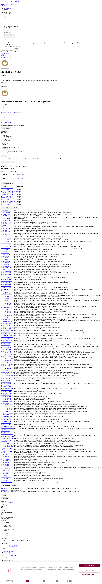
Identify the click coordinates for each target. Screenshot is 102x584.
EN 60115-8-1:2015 (5, 468)
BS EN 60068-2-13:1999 (7, 193)
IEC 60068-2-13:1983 (6, 197)
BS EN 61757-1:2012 (6, 220)
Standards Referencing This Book (9, 485)
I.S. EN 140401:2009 (6, 305)
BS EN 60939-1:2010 (6, 325)
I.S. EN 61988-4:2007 (6, 443)
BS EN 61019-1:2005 (6, 328)
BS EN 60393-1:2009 (6, 323)
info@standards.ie (8, 535)
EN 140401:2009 (5, 269)
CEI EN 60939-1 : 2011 (6, 442)
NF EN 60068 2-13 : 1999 (7, 196)
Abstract (4, 156)
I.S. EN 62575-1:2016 (6, 243)
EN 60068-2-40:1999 (6, 267)
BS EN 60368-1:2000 (6, 349)
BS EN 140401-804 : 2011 (7, 364)
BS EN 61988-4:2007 (6, 284)
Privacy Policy (7, 552)
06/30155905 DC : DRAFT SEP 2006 (5, 344)
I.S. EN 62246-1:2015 (6, 400)
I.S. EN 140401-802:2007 (7, 409)
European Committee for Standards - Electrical (12, 112)
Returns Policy (7, 554)
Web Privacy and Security (10, 555)
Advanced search (5, 53)
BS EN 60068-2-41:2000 (7, 327)
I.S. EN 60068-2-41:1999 (7, 375)
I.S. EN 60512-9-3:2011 (6, 315)
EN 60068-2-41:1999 (6, 271)
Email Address (21, 43)
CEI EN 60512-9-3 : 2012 (7, 307)
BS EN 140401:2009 (6, 365)
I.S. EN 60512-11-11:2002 (7, 317)
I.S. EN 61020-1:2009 (6, 406)
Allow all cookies (89, 565)
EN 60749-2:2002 (5, 454)
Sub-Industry (5, 498)
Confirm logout (11, 34)
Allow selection (90, 570)
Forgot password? (81, 43)
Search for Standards (8, 560)
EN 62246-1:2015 (5, 253)
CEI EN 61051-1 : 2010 (6, 390)
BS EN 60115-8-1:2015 (6, 281)
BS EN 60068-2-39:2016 (7, 434)
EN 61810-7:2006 (5, 464)
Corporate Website (5, 4)
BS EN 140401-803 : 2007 (7, 332)
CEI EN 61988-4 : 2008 (6, 416)
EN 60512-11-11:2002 (6, 477)
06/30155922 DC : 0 (6, 342)
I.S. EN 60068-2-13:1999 (7, 189)
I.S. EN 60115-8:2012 (6, 301)
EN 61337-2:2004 (5, 475)
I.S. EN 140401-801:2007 (7, 445)
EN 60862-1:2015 (5, 414)
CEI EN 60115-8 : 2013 (6, 421)
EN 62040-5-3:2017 (5, 261)
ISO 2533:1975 (4, 490)
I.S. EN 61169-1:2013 (6, 411)
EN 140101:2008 (5, 258)
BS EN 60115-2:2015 (6, 319)
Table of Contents (6, 128)
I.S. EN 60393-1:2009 (6, 311)
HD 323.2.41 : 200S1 (6, 491)
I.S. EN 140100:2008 (6, 312)
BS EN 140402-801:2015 (7, 413)
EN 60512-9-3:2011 (5, 248)
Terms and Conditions (9, 551)
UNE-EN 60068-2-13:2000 (7, 204)
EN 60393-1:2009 (5, 473)
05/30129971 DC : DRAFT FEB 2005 (5, 431)
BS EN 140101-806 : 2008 (7, 436)
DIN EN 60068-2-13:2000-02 (8, 201)
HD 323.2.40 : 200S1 (6, 488)
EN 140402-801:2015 (6, 254)
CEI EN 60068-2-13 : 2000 (7, 194)
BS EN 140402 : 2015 (6, 356)
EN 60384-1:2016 (5, 403)
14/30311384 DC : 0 (6, 218)
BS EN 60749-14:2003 (6, 202)
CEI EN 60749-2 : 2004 (6, 426)
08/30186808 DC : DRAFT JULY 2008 (6, 386)
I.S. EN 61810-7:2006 (6, 239)
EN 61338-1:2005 (5, 472)
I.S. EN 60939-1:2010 (6, 246)
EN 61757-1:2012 (5, 459)
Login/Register (8, 37)
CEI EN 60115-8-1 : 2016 (7, 321)
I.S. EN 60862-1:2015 (6, 440)
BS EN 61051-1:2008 (6, 276)
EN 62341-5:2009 (5, 259)
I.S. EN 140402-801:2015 (7, 241)
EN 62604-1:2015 (5, 264)
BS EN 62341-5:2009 (6, 274)
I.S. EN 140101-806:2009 (7, 358)
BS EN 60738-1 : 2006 (6, 272)
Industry (4, 495)
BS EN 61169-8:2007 (6, 234)
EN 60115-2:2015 (5, 266)
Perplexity (10, 502)
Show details (77, 581)
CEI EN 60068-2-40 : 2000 (7, 372)
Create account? (11, 44)
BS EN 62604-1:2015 (6, 378)
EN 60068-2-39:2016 (6, 460)
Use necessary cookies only (89, 574)
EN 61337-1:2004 (5, 249)
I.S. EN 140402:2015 (6, 292)
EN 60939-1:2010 (5, 256)
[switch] (43, 581)
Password (58, 43)
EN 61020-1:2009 (5, 478)
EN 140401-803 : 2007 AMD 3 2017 (6, 449)
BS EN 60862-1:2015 (6, 223)
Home (2, 54)
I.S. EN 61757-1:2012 (6, 238)
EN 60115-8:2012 (5, 462)
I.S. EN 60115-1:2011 (6, 377)
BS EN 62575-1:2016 (6, 216)
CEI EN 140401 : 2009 (6, 419)
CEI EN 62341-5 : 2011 (6, 214)
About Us (12, 4)
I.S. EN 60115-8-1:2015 (6, 296)
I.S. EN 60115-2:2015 (6, 338)
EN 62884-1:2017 (5, 298)
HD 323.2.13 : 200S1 (18, 178)
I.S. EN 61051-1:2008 (6, 236)
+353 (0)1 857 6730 (14, 1)
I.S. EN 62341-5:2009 (6, 244)
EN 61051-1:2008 (5, 262)
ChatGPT (4, 502)
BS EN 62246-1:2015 (6, 424)
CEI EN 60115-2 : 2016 (6, 418)
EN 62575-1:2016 (5, 465)
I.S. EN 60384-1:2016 (6, 303)
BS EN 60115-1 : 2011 (6, 294)
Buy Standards (7, 8)
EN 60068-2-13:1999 (6, 57)
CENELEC (3, 56)
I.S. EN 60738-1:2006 (6, 404)
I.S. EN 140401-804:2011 (7, 354)
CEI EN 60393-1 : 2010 (6, 287)
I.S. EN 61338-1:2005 (6, 362)
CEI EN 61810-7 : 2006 (6, 401)
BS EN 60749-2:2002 (6, 395)
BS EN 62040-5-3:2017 (6, 222)
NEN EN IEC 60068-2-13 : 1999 (9, 191)
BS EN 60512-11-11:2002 (7, 337)
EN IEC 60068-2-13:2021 (7, 122)
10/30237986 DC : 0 (6, 383)
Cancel (5, 34)
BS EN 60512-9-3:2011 (6, 351)
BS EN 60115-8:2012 (6, 382)
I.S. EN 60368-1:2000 (6, 309)
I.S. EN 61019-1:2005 (6, 370)
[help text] (2, 83)
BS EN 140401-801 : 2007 (7, 330)
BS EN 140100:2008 (6, 380)
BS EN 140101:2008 (6, 231)
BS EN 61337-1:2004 (6, 211)
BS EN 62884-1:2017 (6, 282)
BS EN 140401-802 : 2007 (7, 388)
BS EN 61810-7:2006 (6, 396)
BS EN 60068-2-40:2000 (7, 340)
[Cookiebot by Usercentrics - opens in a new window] (9, 581)
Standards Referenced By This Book (10, 207)
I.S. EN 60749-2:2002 (6, 360)
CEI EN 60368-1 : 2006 (6, 335)
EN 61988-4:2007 (5, 480)
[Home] (4, 5)
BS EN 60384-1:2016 (6, 228)
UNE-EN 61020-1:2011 (6, 482)
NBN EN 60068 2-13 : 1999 (7, 199)
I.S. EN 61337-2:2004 (6, 277)
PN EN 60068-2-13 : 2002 (7, 188)
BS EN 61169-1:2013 (6, 333)
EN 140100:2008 (5, 470)
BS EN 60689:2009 (5, 212)
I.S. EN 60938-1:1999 (6, 373)
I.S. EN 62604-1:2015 (6, 353)
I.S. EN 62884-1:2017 (6, 368)
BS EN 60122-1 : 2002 (6, 393)
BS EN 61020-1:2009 (6, 423)
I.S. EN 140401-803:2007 (7, 408)
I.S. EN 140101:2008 (6, 398)
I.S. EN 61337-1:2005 (6, 286)
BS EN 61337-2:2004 (6, 391)
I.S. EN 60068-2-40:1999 (7, 446)
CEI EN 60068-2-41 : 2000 (7, 438)
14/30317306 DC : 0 (6, 347)
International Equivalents (7, 183)
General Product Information (8, 162)
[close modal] (5, 29)
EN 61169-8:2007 (5, 456)
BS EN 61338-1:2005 (6, 279)
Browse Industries (8, 561)
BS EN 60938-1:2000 (6, 230)
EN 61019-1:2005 (5, 251)
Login (5, 44)
